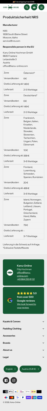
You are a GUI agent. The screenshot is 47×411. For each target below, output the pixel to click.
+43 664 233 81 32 (26, 279)
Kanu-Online (15, 402)
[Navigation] (41, 7)
